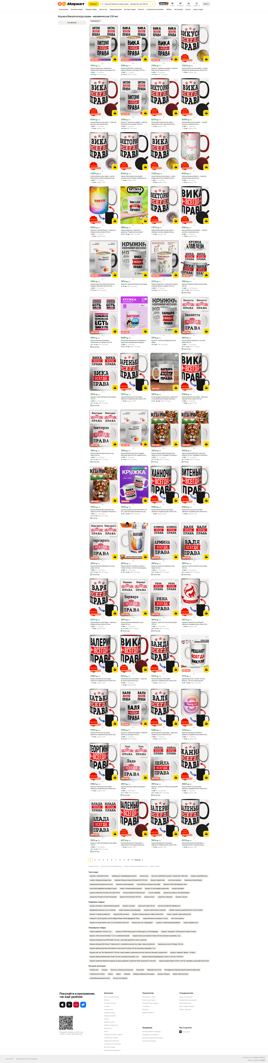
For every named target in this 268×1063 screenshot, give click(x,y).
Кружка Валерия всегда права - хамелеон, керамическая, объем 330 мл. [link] (102, 680)
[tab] (64, 9)
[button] (95, 21)
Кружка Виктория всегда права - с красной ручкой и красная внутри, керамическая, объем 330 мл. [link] (163, 123)
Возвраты (145, 1009)
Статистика (9, 1059)
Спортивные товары (111, 1038)
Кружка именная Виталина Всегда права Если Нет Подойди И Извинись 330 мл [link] (103, 510)
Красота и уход (109, 1022)
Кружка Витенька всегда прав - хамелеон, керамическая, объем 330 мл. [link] (194, 510)
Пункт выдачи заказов (187, 1006)
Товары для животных (111, 1041)
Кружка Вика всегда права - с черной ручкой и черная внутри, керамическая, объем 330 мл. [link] (194, 123)
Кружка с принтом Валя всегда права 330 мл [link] (194, 567)
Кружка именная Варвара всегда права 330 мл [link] (132, 623)
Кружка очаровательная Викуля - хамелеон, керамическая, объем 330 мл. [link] (194, 623)
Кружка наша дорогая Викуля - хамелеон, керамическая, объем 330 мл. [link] (194, 734)
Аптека (106, 1019)
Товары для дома (110, 1016)
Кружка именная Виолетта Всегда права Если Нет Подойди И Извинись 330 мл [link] (194, 454)
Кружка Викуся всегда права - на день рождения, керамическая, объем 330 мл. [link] (195, 69)
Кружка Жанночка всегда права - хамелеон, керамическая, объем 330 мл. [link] (163, 510)
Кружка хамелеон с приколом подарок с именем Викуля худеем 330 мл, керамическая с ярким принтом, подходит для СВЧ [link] (164, 285)
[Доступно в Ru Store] (83, 1007)
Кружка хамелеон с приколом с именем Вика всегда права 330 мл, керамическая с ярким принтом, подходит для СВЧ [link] (133, 69)
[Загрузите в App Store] (62, 1007)
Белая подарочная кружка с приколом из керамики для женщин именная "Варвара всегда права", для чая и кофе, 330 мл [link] (164, 398)
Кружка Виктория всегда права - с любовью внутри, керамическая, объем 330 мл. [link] (163, 231)
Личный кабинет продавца (151, 1031)
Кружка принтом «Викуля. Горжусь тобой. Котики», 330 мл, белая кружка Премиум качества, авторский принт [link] (134, 567)
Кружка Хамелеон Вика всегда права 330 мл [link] (194, 285)
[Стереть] (153, 4)
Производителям (185, 1003)
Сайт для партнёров (149, 1041)
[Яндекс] (262, 1060)
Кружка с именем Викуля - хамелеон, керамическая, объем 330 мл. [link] (103, 231)
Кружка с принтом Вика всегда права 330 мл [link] (103, 398)
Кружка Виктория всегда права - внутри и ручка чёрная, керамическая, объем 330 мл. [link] (134, 177)
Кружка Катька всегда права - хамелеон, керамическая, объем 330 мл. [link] (102, 734)
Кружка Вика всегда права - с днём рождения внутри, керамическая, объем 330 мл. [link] (163, 177)
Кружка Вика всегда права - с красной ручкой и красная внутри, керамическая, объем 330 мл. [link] (103, 123)
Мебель (106, 1000)
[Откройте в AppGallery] (76, 1007)
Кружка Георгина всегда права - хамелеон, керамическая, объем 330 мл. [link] (102, 787)
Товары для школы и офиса (113, 1034)
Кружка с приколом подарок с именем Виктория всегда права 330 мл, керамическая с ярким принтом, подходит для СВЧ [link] (134, 123)
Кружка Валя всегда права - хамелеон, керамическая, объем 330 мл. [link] (164, 733)
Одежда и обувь (109, 1012)
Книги (106, 1031)
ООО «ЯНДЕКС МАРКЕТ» (256, 1057)
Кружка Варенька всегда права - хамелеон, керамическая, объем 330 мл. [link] (133, 398)
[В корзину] (115, 59)
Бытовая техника (110, 1003)
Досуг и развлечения (111, 997)
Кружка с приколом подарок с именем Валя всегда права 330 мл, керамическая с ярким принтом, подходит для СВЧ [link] (134, 734)
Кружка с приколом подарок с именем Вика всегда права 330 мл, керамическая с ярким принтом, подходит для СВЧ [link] (164, 69)
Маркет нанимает (185, 1009)
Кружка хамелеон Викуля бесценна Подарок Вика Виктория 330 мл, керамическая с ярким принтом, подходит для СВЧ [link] (102, 285)
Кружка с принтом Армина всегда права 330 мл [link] (163, 567)
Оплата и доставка (148, 1000)
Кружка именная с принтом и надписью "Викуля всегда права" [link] (132, 231)
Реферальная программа (187, 1000)
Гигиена (107, 1006)
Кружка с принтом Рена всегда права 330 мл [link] (164, 623)
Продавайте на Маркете (150, 1034)
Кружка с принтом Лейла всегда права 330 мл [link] (164, 787)
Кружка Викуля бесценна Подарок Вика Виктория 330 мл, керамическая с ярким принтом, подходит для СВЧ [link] (133, 454)
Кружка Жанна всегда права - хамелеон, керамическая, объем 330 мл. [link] (194, 787)
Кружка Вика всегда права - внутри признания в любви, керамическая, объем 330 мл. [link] (102, 177)
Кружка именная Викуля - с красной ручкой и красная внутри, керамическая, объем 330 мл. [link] (194, 177)
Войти (206, 4)
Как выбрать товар (148, 997)
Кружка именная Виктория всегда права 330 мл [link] (102, 454)
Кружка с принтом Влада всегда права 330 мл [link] (103, 844)
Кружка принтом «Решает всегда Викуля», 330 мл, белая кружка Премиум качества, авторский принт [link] (194, 680)
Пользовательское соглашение (26, 1059)
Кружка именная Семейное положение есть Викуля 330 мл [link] (101, 341)
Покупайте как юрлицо (150, 1003)
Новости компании (185, 997)
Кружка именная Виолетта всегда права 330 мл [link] (193, 341)
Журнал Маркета (148, 1012)
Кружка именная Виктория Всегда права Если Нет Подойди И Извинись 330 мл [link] (164, 454)
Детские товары (109, 1047)
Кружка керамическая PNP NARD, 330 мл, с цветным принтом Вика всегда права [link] (134, 510)
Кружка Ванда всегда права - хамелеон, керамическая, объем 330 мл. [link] (163, 680)
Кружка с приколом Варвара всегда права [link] (163, 341)
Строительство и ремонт (112, 1044)
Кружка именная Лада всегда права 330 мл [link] (133, 787)
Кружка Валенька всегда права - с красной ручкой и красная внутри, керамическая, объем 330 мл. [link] (132, 844)
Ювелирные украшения (112, 1050)
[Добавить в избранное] (115, 27)
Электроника (108, 1009)
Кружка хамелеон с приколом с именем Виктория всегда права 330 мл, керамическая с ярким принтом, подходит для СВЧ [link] (102, 69)
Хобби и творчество (111, 1025)
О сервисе (145, 1006)
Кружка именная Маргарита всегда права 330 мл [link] (102, 567)
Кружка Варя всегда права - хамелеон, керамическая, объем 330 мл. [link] (103, 623)
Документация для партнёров (152, 1038)
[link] (99, 876)
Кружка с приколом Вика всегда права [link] (134, 284)
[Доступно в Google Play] (69, 1007)
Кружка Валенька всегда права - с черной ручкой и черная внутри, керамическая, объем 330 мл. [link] (193, 844)
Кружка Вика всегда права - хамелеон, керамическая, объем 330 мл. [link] (195, 398)
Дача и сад (107, 1028)
